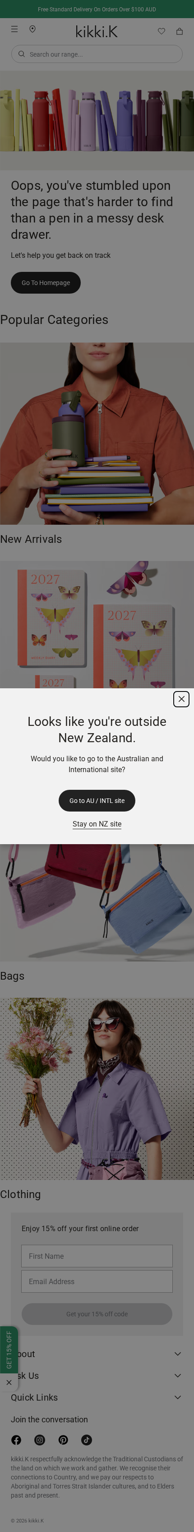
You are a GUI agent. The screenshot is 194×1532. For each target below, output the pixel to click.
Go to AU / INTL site (97, 800)
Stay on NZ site (97, 824)
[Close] (181, 699)
